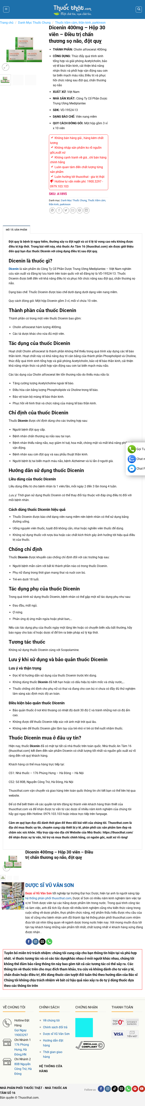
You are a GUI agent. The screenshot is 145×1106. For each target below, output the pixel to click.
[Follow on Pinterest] (135, 1089)
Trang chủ (6, 22)
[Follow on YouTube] (142, 1089)
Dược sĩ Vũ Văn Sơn (56, 1034)
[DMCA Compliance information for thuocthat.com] (90, 1045)
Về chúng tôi (51, 1020)
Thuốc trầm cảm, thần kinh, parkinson (80, 22)
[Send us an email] (42, 941)
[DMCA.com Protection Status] (84, 1027)
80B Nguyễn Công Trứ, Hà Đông (23, 1069)
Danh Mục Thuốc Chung (34, 22)
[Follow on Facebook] (29, 941)
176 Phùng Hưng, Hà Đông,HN (21, 1049)
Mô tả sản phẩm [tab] (16, 229)
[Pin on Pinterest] (79, 210)
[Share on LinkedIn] (86, 210)
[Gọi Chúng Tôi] (49, 941)
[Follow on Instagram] (35, 941)
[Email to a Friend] (73, 210)
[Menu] (6, 9)
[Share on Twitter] (66, 210)
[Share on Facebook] (59, 210)
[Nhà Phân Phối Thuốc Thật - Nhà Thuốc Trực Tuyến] (72, 9)
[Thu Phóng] (5, 67)
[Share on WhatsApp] (52, 210)
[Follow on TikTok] (115, 1089)
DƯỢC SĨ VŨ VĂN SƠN (49, 885)
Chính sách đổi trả (55, 1027)
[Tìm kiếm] (139, 9)
